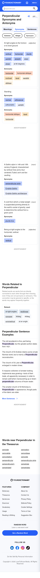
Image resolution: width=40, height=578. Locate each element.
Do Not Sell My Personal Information (20, 556)
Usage (4, 511)
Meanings (8, 29)
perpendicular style (13, 183)
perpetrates (25, 467)
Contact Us (25, 495)
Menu (34, 3)
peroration (25, 449)
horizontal (19, 54)
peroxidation (7, 456)
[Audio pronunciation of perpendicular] (28, 16)
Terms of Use (26, 511)
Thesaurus (6, 495)
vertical (8, 54)
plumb (29, 54)
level (17, 78)
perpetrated (6, 467)
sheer (8, 63)
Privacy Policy (26, 499)
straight (18, 59)
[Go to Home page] (11, 2)
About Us (24, 491)
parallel (26, 78)
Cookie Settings (26, 507)
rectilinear (24, 311)
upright (8, 59)
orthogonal (19, 100)
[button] (27, 2)
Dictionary (5, 491)
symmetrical (10, 321)
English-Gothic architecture (16, 193)
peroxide (24, 456)
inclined (9, 78)
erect (26, 59)
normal (8, 100)
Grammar (5, 503)
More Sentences (8, 398)
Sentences (31, 29)
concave (9, 316)
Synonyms (19, 29)
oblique (8, 83)
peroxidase (25, 453)
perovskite (6, 453)
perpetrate (25, 464)
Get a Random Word (20, 533)
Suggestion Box (26, 515)
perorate (5, 449)
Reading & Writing (8, 515)
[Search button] (34, 9)
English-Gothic (11, 188)
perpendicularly (8, 464)
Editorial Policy (26, 503)
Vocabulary (6, 507)
